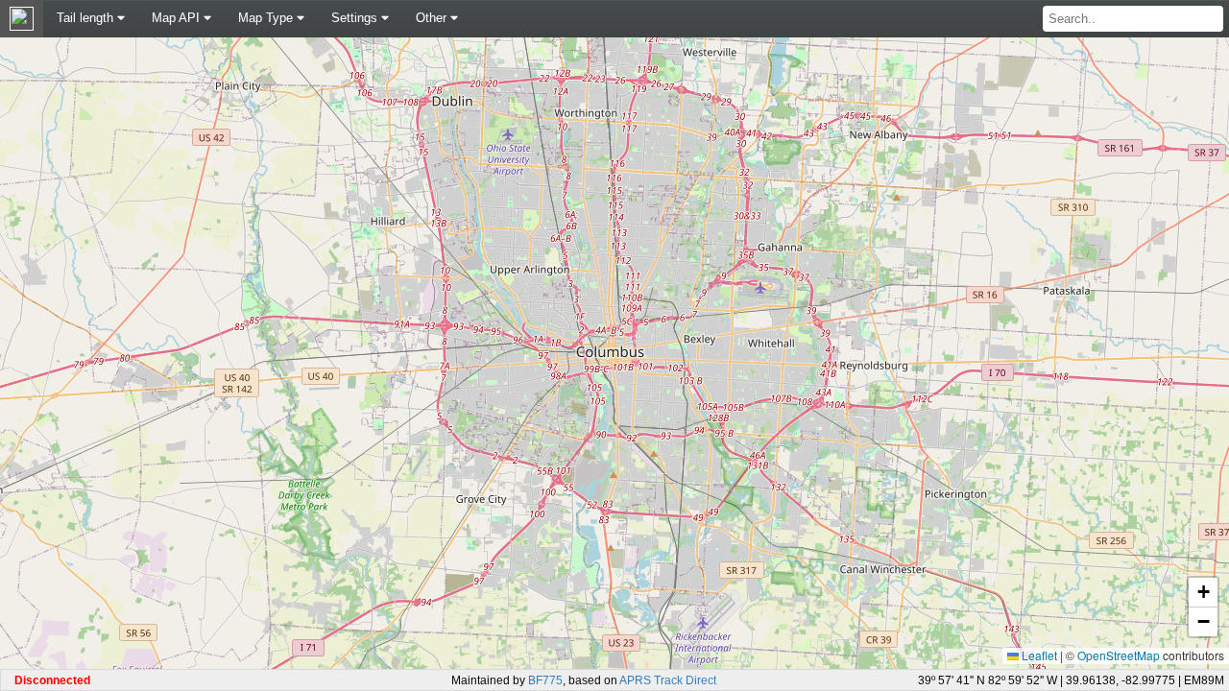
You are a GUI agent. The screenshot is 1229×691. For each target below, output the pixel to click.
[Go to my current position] (21, 20)
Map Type (267, 18)
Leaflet (1038, 655)
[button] (1203, 593)
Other (433, 18)
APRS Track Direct (667, 680)
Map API (178, 18)
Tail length (87, 18)
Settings (356, 18)
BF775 (545, 680)
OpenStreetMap (1118, 655)
